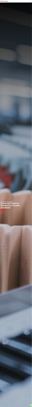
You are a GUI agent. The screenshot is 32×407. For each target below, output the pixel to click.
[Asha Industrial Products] (4, 1)
